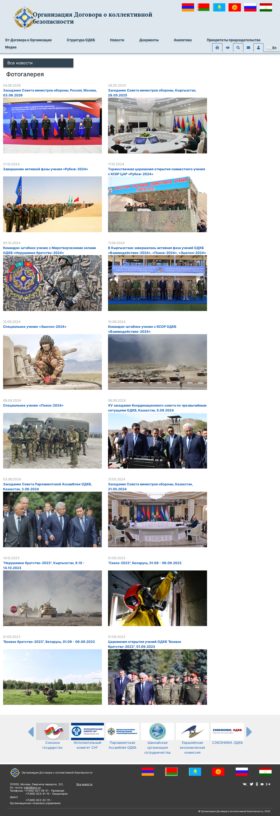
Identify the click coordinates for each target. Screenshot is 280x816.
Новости (117, 40)
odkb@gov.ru (32, 787)
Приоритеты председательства (233, 40)
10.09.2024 (11, 322)
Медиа (10, 47)
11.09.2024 (116, 243)
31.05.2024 (116, 479)
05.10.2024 (11, 243)
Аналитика (183, 40)
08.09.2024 (12, 400)
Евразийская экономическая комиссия (192, 747)
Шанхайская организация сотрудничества (157, 747)
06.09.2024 (117, 400)
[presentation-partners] (30, 731)
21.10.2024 (11, 164)
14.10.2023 (11, 558)
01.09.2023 (116, 558)
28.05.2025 (117, 85)
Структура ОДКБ (81, 40)
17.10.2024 (116, 164)
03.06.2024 (12, 479)
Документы (149, 40)
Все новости (20, 63)
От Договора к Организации (28, 40)
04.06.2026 (12, 85)
